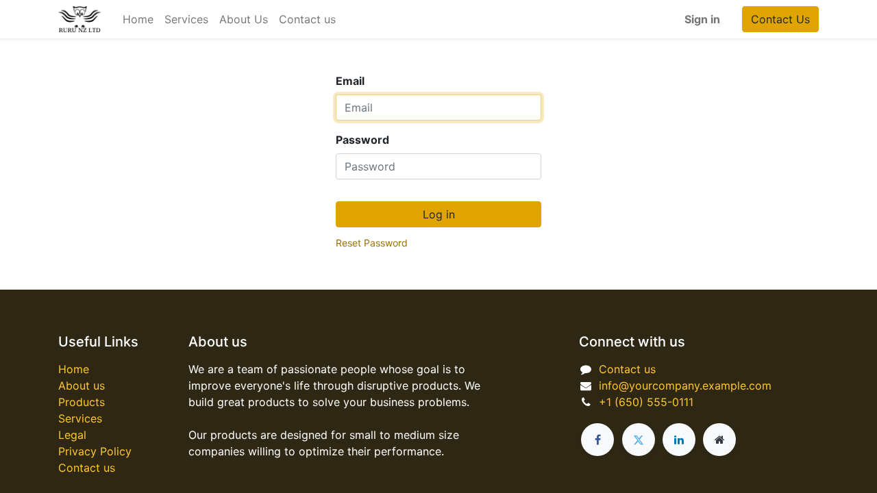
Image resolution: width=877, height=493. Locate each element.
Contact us (86, 468)
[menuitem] (138, 19)
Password (362, 140)
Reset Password (372, 243)
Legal (72, 435)
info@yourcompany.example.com (685, 385)
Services (80, 418)
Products (81, 402)
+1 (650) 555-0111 (646, 402)
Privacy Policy (95, 451)
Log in (439, 214)
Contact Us (780, 19)
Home (73, 369)
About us (81, 385)
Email (350, 81)
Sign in (702, 19)
